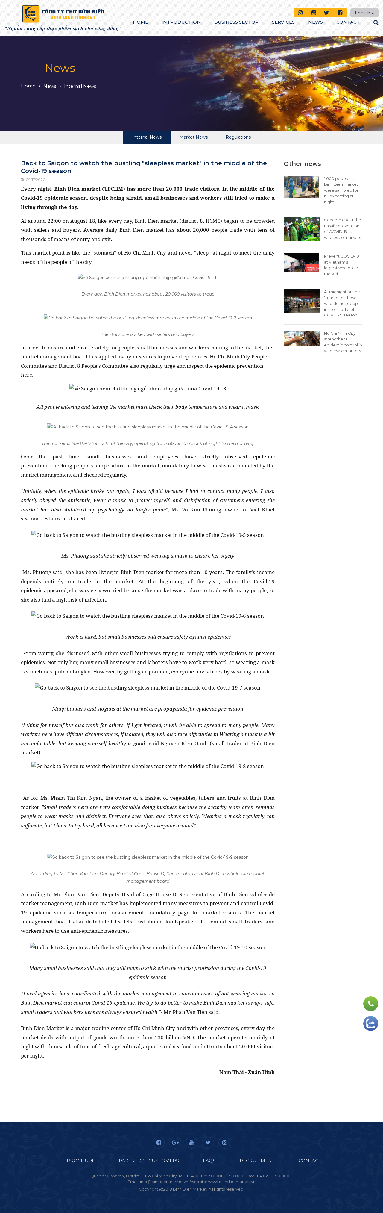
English (362, 13)
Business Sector (236, 22)
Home (140, 22)
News (315, 22)
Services (283, 22)
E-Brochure (78, 1161)
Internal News (147, 137)
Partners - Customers (149, 1161)
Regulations (238, 137)
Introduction (181, 22)
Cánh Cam (213, 1194)
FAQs (209, 1161)
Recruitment (257, 1161)
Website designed (178, 1194)
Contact (348, 22)
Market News (194, 137)
